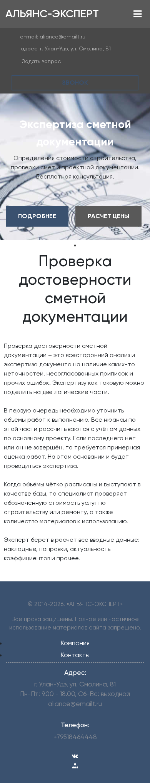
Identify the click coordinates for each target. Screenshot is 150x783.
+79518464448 (75, 737)
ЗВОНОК (75, 82)
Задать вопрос (41, 61)
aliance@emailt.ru (62, 36)
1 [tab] (75, 245)
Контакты (75, 655)
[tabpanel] (75, 166)
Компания (75, 643)
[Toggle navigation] (137, 14)
